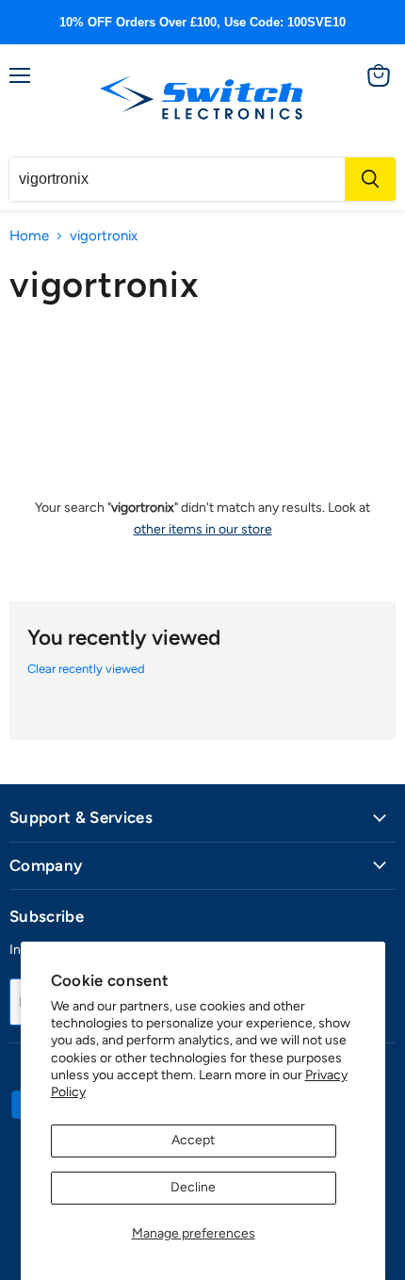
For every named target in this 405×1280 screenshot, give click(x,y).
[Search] (370, 179)
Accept (193, 1140)
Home (29, 236)
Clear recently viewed (86, 669)
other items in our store (203, 529)
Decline (193, 1187)
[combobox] (177, 179)
